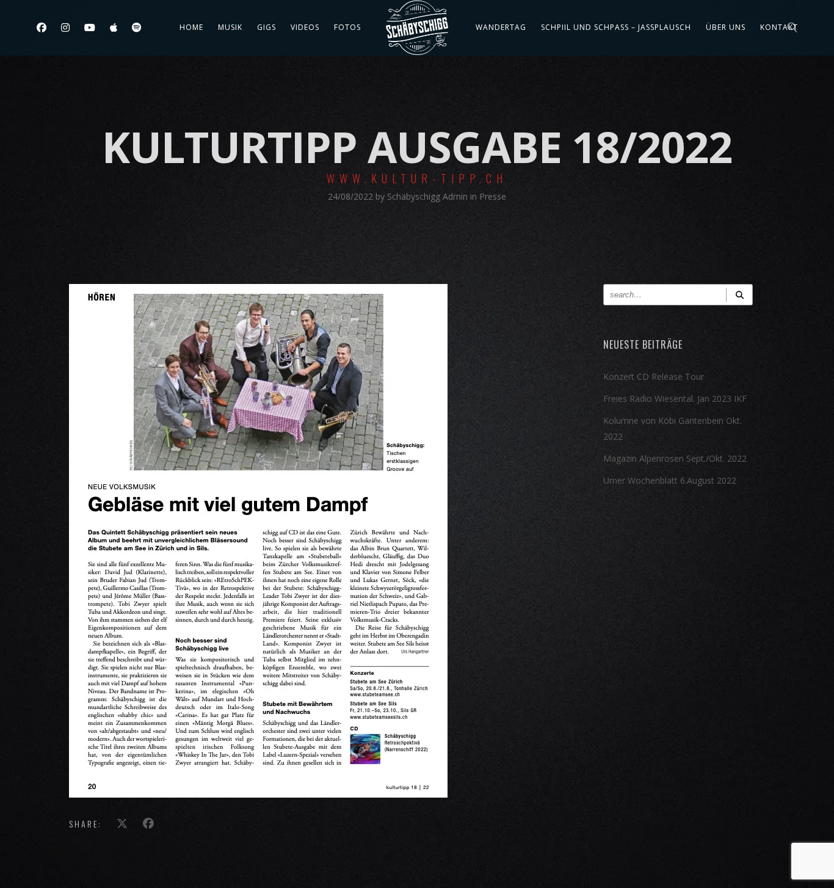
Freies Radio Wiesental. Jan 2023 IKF (675, 398)
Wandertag (501, 27)
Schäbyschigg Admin (428, 196)
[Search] (739, 295)
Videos (305, 27)
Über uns (725, 27)
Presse (492, 196)
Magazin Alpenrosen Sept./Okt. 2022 (675, 458)
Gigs (266, 27)
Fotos (347, 27)
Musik (230, 27)
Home (191, 27)
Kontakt (779, 27)
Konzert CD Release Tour (653, 376)
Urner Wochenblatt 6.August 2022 (669, 480)
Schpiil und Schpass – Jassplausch (616, 27)
